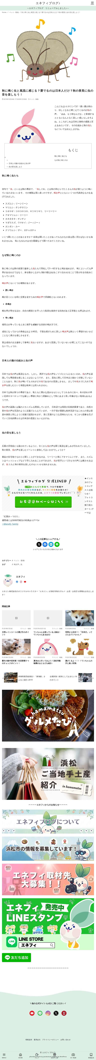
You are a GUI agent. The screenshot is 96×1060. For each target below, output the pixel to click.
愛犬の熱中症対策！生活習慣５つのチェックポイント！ (15, 661)
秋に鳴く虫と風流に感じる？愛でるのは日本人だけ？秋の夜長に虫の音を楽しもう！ (51, 12)
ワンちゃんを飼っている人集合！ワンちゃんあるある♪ (47, 633)
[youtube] (25, 581)
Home (4, 12)
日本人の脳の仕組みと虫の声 (19, 163)
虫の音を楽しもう (15, 166)
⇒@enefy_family (10, 524)
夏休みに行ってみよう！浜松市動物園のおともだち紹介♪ (47, 661)
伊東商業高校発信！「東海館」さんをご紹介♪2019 (31, 678)
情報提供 (29, 1039)
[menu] (92, 3)
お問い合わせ (65, 1039)
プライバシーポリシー (50, 1039)
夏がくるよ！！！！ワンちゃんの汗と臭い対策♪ (78, 661)
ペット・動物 (14, 12)
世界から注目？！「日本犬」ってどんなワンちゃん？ (78, 633)
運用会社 (37, 1039)
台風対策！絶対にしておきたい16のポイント (63, 678)
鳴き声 (16, 564)
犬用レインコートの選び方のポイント (15, 633)
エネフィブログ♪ (48, 3)
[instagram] (21, 581)
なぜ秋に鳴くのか (61, 160)
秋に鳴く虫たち (60, 156)
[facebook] (17, 581)
